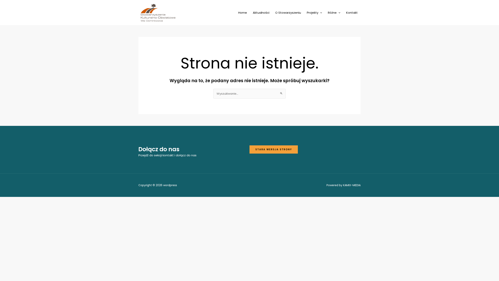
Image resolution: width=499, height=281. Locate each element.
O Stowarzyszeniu (288, 13)
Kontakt (352, 13)
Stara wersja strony (273, 149)
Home (242, 13)
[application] (320, 13)
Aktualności (261, 13)
